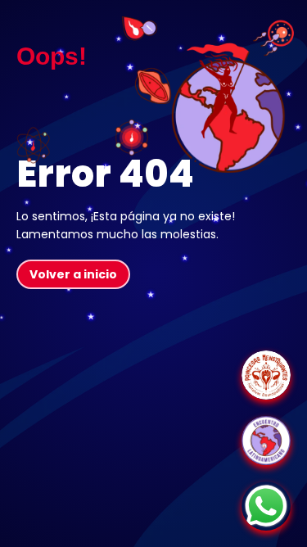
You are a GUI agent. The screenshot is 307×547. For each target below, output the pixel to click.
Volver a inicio (73, 274)
